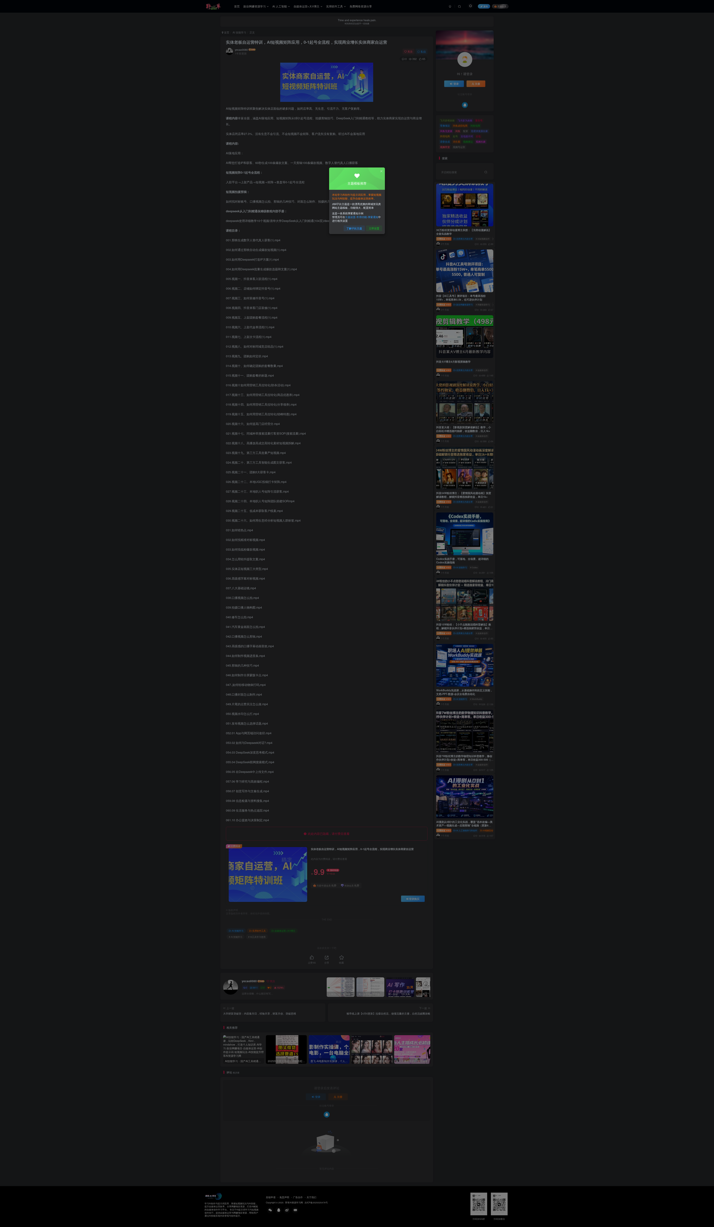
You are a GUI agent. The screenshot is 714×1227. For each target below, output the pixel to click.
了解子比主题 (354, 228)
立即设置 (374, 228)
